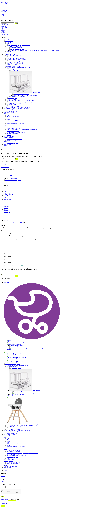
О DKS (5, 191)
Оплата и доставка (8, 194)
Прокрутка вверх (5, 502)
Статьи (5, 198)
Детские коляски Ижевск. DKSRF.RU (14, 222)
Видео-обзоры (7, 199)
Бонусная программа (9, 193)
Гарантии (6, 195)
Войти (2, 496)
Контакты (6, 201)
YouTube (6, 220)
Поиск (16, 23)
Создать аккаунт (12, 500)
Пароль (3, 487)
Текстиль (6, 210)
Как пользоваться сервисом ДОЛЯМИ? (12, 182)
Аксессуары (7, 212)
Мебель (5, 209)
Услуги (5, 197)
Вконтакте (6, 219)
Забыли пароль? (5, 499)
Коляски (6, 208)
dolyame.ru (39, 271)
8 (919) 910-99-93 (5, 167)
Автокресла (6, 206)
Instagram (6, 217)
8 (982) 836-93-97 (96, 7)
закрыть (3, 476)
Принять (3, 506)
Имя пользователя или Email (8, 484)
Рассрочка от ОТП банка (9, 175)
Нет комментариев (14, 178)
